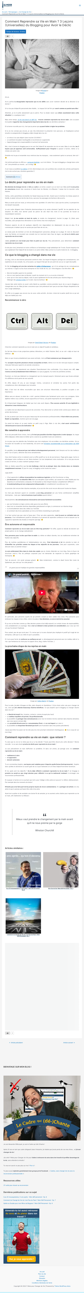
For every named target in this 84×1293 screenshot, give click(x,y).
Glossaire (42, 1278)
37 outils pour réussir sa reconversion (15, 1185)
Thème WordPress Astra (62, 1286)
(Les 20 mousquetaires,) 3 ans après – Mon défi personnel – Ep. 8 (25, 1197)
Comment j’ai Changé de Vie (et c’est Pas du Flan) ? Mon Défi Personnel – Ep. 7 (29, 1200)
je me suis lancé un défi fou (27, 119)
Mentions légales (42, 1280)
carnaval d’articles (33, 162)
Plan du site (42, 1274)
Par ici (32, 1165)
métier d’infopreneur (43, 266)
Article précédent (16, 1043)
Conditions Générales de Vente (42, 1283)
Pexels (44, 90)
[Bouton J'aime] (7, 36)
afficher (18, 177)
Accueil (42, 1271)
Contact (42, 1276)
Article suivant (69, 1043)
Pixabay (42, 93)
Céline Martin (41, 701)
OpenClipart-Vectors (41, 342)
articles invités (21, 280)
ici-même (24, 169)
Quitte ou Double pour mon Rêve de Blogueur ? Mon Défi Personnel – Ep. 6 (28, 1203)
